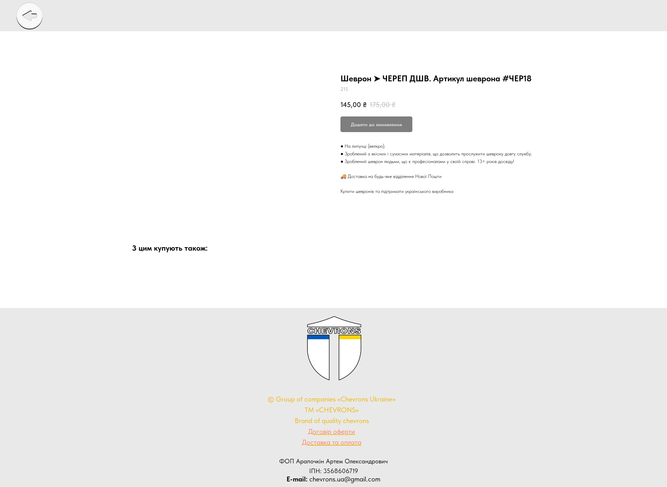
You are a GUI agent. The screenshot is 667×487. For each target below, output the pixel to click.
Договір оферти (331, 431)
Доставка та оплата (331, 442)
